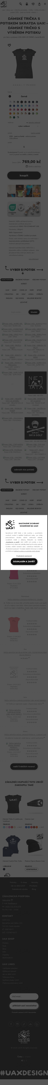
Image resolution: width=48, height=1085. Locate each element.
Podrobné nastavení (24, 556)
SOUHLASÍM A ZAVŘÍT (24, 561)
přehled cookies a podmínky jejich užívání (27, 551)
